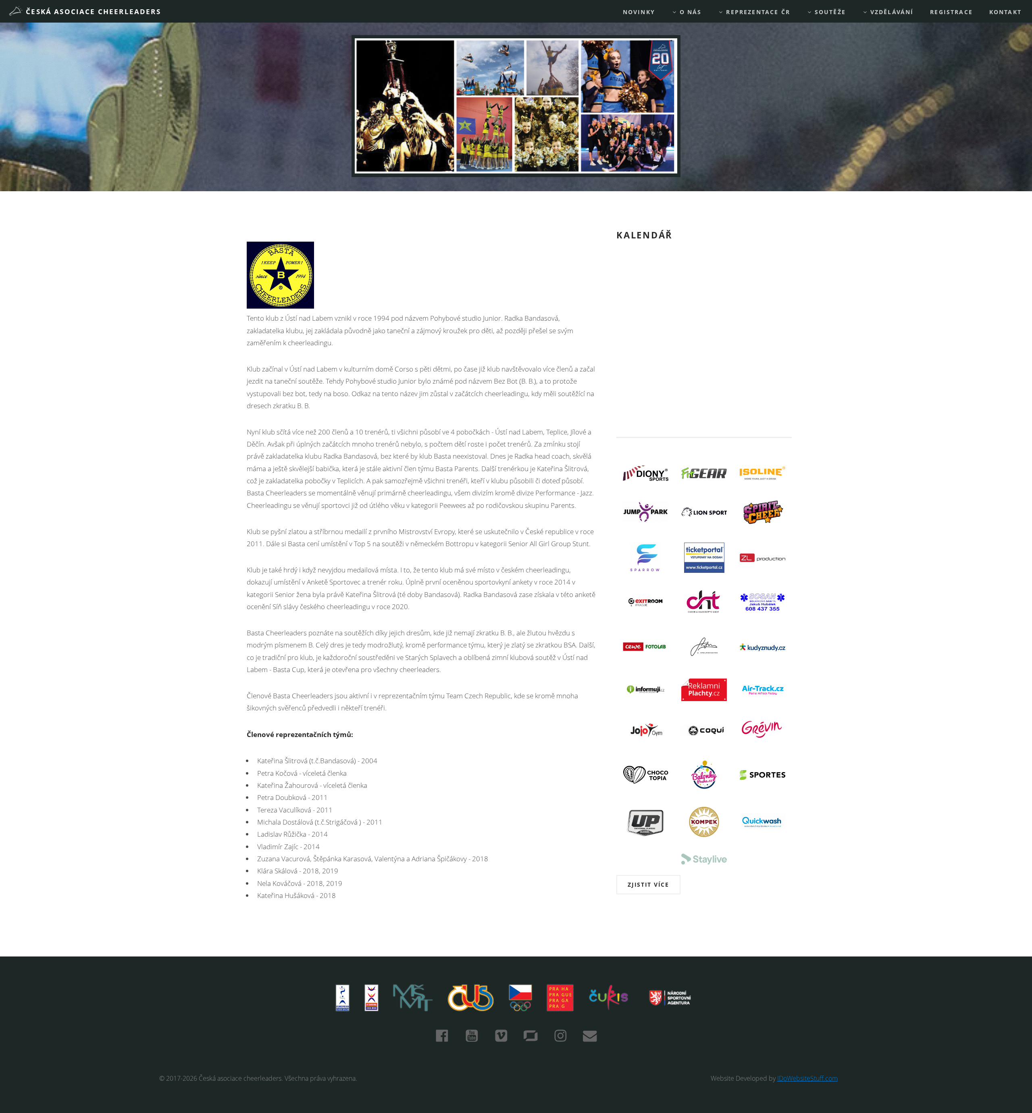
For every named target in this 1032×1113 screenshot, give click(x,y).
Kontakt (1005, 12)
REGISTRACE (951, 12)
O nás (689, 12)
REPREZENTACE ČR (757, 12)
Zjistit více (648, 884)
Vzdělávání (891, 12)
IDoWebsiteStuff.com (807, 1078)
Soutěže (829, 12)
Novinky (639, 12)
